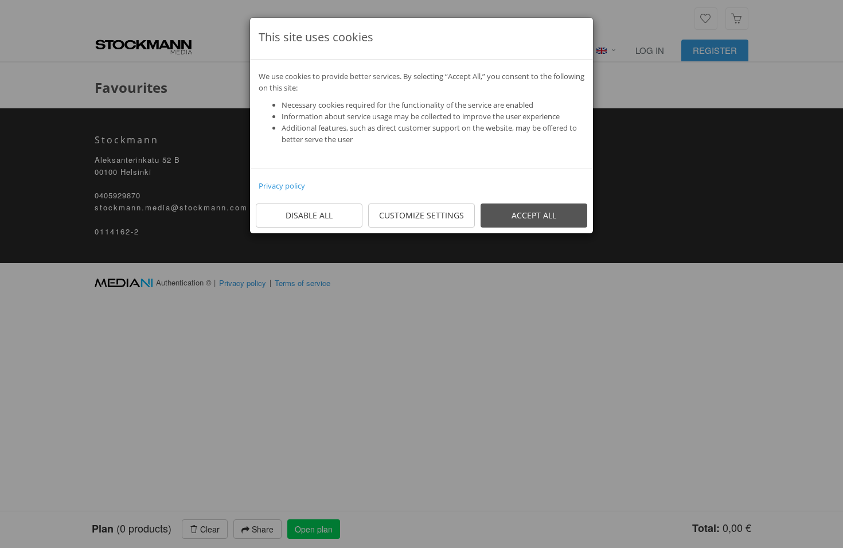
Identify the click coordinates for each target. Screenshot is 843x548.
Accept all (534, 215)
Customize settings (421, 215)
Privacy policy (282, 186)
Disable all (309, 215)
